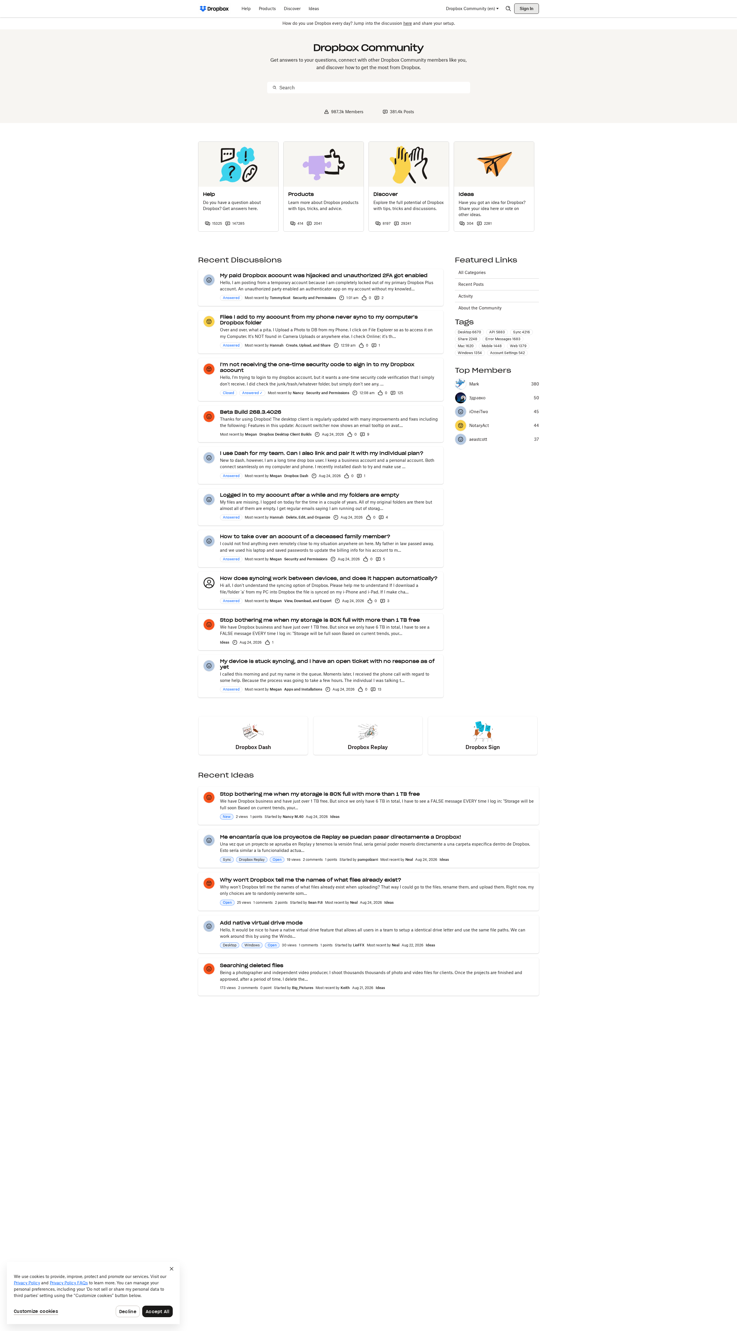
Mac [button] (466, 346)
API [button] (497, 332)
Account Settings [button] (507, 353)
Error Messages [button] (503, 339)
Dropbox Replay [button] (252, 859)
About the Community (480, 307)
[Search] (508, 8)
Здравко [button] (477, 398)
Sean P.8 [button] (315, 902)
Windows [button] (470, 353)
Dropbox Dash (296, 476)
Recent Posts (471, 284)
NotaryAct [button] (479, 425)
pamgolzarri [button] (368, 859)
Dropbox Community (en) (470, 8)
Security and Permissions (314, 298)
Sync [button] (521, 332)
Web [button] (518, 346)
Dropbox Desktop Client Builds (285, 434)
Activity (465, 296)
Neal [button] (409, 859)
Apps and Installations (303, 689)
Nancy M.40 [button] (293, 816)
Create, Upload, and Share (308, 345)
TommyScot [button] (280, 298)
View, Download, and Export (308, 601)
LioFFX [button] (358, 945)
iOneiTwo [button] (478, 412)
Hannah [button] (277, 345)
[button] (209, 280)
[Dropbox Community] (214, 8)
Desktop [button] (469, 332)
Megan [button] (251, 434)
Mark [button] (474, 384)
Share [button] (467, 339)
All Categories (472, 272)
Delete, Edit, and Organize (308, 517)
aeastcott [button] (478, 439)
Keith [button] (345, 988)
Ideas (224, 642)
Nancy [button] (298, 393)
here (407, 23)
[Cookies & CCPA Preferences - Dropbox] (93, 1293)
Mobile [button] (492, 346)
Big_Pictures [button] (302, 988)
